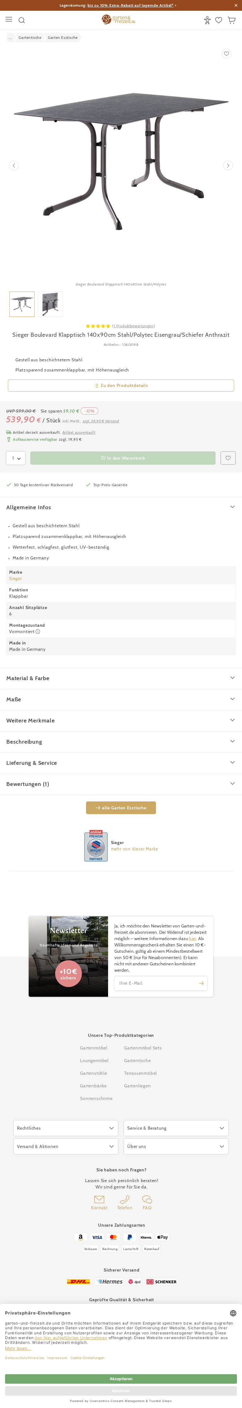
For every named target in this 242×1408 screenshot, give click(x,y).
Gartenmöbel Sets (143, 1048)
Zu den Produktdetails (124, 385)
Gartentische (137, 1060)
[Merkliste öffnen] (219, 20)
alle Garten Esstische (124, 808)
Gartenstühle (93, 1073)
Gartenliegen (137, 1086)
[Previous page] (13, 165)
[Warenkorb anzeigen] (232, 20)
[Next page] (228, 165)
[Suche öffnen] (21, 20)
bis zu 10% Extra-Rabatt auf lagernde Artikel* (131, 5)
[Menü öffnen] (9, 20)
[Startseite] (118, 20)
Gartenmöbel (93, 1048)
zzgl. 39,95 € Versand (101, 421)
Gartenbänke (93, 1086)
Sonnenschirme (96, 1098)
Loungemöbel (94, 1060)
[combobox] (16, 458)
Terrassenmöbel (140, 1073)
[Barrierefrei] (208, 20)
